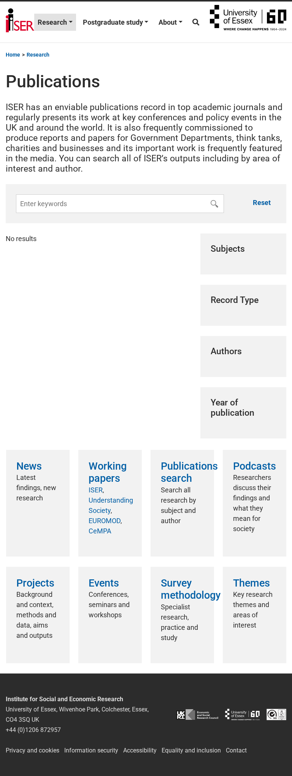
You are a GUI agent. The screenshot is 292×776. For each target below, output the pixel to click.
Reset (262, 203)
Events (104, 583)
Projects (35, 583)
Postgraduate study (113, 22)
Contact (236, 750)
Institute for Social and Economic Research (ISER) (20, 22)
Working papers (108, 472)
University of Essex (248, 22)
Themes (251, 583)
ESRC (197, 714)
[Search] (195, 22)
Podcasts (254, 466)
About (168, 22)
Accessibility (140, 750)
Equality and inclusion (191, 750)
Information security (91, 750)
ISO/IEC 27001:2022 (276, 714)
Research (52, 22)
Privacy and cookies (32, 750)
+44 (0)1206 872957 (33, 729)
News (29, 466)
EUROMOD (105, 521)
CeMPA (100, 531)
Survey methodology (191, 589)
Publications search (189, 472)
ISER (96, 490)
